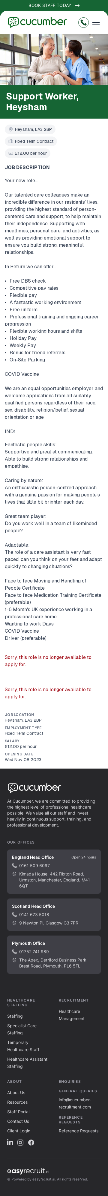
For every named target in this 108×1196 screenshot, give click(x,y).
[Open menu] (96, 22)
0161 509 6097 (34, 865)
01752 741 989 (34, 951)
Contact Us (18, 1121)
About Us (16, 1092)
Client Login (18, 1130)
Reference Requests (78, 1130)
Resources (17, 1102)
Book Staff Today (49, 5)
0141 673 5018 (34, 914)
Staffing (15, 1016)
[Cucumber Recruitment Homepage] (39, 22)
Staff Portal (18, 1111)
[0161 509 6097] (83, 22)
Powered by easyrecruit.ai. (33, 1179)
